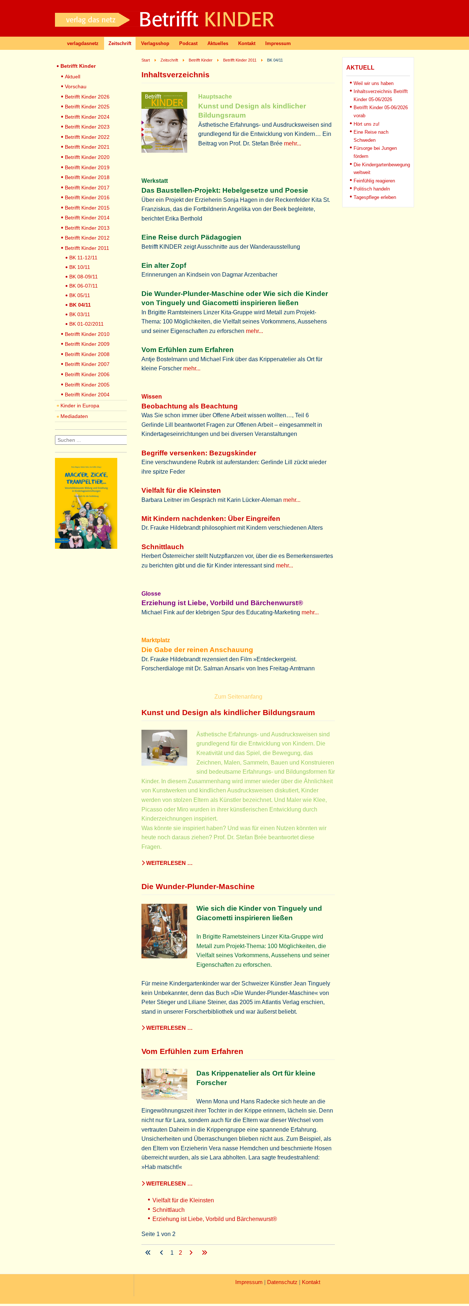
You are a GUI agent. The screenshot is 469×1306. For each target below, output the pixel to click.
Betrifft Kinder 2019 (87, 167)
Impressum (278, 43)
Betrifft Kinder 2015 (87, 208)
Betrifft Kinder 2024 (87, 117)
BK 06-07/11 (83, 286)
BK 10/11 (79, 267)
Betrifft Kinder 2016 (87, 197)
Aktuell (72, 76)
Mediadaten (74, 416)
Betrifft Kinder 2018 (87, 177)
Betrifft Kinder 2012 (87, 238)
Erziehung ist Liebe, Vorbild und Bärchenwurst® (214, 1219)
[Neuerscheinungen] (86, 547)
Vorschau (75, 86)
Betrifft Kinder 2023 (87, 127)
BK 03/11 (79, 314)
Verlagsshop (155, 43)
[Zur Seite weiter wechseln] (191, 1253)
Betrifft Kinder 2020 (87, 157)
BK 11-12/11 (83, 257)
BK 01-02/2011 (86, 324)
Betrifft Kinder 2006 (87, 374)
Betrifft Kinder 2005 (87, 385)
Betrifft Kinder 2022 (87, 137)
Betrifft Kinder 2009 (87, 344)
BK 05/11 (79, 295)
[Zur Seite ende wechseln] (204, 1253)
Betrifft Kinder (78, 66)
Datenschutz (282, 1282)
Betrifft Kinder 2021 (87, 147)
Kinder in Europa (79, 405)
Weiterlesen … (169, 863)
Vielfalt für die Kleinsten (183, 1200)
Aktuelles (217, 43)
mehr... (292, 143)
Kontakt (246, 43)
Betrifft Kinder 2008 (87, 354)
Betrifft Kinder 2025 (87, 107)
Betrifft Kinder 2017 (87, 187)
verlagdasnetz (83, 43)
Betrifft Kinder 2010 (87, 334)
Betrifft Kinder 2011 (87, 248)
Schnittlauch (168, 1210)
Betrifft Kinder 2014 (87, 218)
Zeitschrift (119, 43)
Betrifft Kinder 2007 (87, 364)
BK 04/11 (80, 305)
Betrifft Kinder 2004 (87, 394)
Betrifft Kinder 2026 (87, 97)
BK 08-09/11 (83, 277)
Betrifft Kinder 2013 (87, 228)
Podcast (188, 43)
